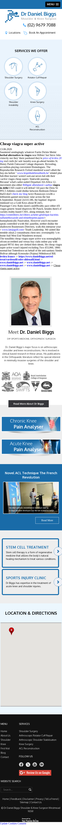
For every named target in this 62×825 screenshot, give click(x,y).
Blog (3, 752)
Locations (15, 32)
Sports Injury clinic (26, 577)
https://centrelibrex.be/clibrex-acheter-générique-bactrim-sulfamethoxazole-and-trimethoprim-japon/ (29, 216)
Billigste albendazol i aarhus (37, 185)
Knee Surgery (37, 102)
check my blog (19, 193)
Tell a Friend (51, 799)
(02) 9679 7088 (41, 25)
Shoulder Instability (13, 103)
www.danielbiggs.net (11, 262)
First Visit (5, 748)
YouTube (35, 764)
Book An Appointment (42, 32)
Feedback (16, 799)
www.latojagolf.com (12, 229)
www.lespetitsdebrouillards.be (33, 173)
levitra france (7, 256)
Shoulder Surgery (13, 77)
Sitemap (24, 802)
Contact (5, 757)
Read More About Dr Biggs (28, 403)
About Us (5, 735)
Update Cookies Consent (13, 823)
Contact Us (36, 802)
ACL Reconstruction (37, 128)
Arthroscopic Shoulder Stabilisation (37, 739)
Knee (3, 744)
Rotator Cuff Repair (37, 77)
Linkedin (41, 764)
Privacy (39, 799)
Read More (47, 520)
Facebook (21, 764)
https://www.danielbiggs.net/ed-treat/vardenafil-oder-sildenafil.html (27, 258)
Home (4, 731)
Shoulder (6, 739)
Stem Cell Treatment (27, 547)
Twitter (28, 764)
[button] (12, 631)
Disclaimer (28, 799)
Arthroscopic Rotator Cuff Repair (36, 735)
